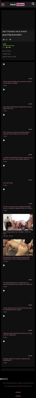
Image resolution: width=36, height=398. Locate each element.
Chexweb (8, 51)
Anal (9, 54)
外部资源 (18, 392)
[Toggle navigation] (3, 4)
